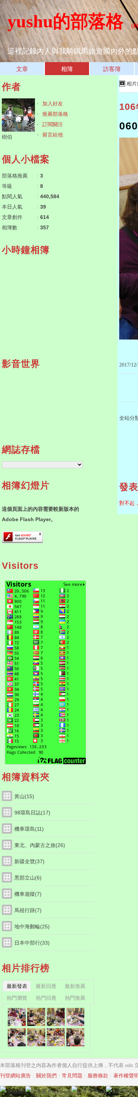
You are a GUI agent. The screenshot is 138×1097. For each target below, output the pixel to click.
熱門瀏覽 (17, 998)
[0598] (36, 1037)
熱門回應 (46, 998)
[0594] (75, 1037)
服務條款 (98, 1076)
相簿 (67, 69)
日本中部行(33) (32, 943)
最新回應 (46, 986)
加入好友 (52, 104)
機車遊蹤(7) (28, 894)
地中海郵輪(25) (32, 926)
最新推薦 (75, 986)
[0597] (56, 1037)
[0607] (36, 1017)
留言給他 (52, 135)
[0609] (17, 1017)
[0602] (75, 1017)
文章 (22, 69)
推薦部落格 (55, 114)
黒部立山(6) (28, 878)
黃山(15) (24, 796)
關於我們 (46, 1076)
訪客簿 (112, 69)
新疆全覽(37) (29, 861)
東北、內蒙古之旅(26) (39, 845)
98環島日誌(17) (32, 813)
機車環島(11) (29, 829)
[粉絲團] (3, 1089)
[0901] (17, 1037)
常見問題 (72, 1076)
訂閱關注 (52, 124)
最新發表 (17, 986)
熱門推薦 (75, 998)
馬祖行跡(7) (28, 910)
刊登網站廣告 (15, 1076)
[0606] (56, 1017)
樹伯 (7, 137)
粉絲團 (15, 1091)
